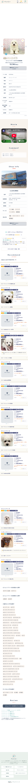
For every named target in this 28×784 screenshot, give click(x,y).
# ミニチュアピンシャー (8, 640)
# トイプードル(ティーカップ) (9, 645)
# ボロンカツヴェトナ (7, 666)
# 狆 (20, 658)
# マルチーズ (15, 625)
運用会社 (7, 776)
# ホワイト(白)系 (6, 590)
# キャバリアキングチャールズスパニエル (11, 632)
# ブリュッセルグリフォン (18, 666)
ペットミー (3, 710)
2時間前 (15, 277)
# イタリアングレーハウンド (9, 635)
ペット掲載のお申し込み (7, 766)
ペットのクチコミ (21, 766)
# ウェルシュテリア (7, 679)
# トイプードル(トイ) (7, 617)
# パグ (23, 635)
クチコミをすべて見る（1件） (14, 249)
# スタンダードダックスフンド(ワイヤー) (11, 663)
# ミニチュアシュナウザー (16, 622)
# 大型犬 (5, 695)
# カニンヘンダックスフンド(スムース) (11, 676)
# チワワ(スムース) (19, 643)
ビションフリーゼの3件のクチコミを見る (14, 706)
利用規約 (7, 773)
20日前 (15, 348)
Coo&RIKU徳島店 (14, 190)
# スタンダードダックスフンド (9, 614)
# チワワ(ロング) (16, 617)
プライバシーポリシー (20, 770)
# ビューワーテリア (7, 674)
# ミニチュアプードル (7, 653)
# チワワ (12, 607)
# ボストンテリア (20, 645)
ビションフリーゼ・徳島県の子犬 (8, 713)
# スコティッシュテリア (8, 661)
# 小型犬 (16, 692)
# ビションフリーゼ (7, 625)
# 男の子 (5, 599)
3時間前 (15, 397)
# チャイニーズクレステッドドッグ (10, 671)
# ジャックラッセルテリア (8, 638)
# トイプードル (6, 607)
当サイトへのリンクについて (20, 773)
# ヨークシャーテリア (7, 627)
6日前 (15, 545)
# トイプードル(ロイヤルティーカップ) (11, 668)
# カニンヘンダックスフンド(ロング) (10, 630)
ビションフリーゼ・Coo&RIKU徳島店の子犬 (10, 716)
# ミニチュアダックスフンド (9, 609)
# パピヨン (18, 635)
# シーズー (15, 627)
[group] (14, 46)
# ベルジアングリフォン (17, 679)
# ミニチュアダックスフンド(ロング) (10, 620)
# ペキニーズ (17, 640)
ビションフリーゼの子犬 (15, 710)
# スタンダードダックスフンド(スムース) (11, 650)
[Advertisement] (14, 20)
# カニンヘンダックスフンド (9, 612)
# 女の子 (10, 599)
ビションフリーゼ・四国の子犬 (8, 711)
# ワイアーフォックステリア (9, 681)
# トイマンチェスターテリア (9, 656)
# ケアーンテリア (16, 674)
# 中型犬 (21, 692)
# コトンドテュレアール (8, 684)
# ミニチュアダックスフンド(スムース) (11, 648)
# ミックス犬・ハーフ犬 (8, 692)
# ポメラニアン (6, 622)
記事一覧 (7, 770)
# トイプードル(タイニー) (8, 643)
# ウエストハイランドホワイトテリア (10, 658)
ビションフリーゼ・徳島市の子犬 (8, 715)
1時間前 (15, 325)
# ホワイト (14, 590)
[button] (2, 46)
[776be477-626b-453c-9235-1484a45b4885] (22, 40)
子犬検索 (8, 710)
